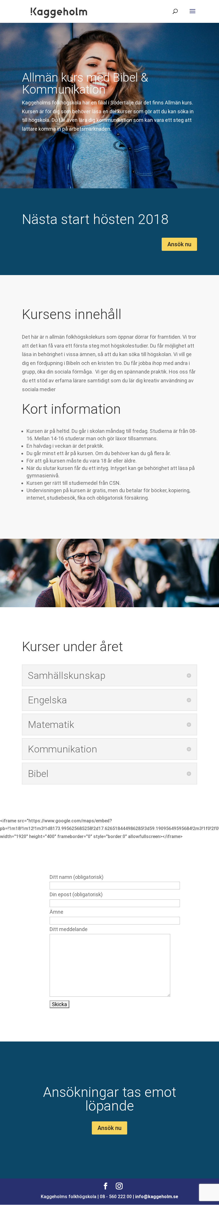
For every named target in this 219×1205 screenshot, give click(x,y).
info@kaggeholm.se (156, 1196)
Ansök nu (179, 244)
